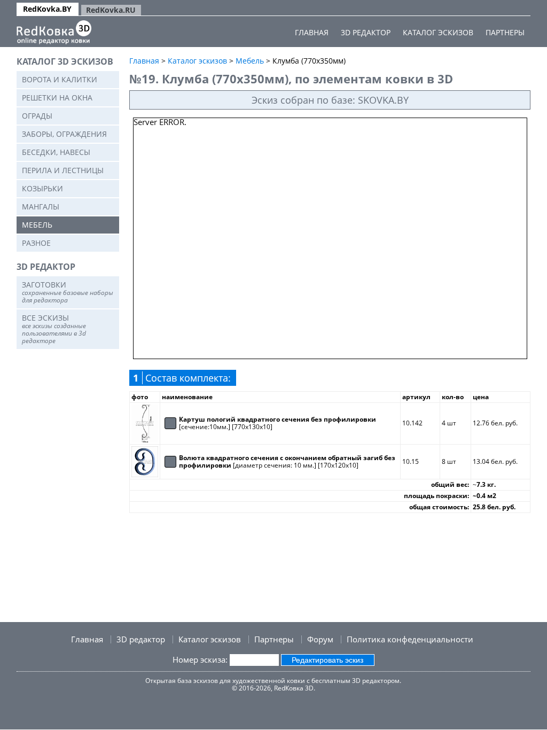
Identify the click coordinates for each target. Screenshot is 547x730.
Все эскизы (54, 329)
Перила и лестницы (63, 170)
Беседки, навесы (56, 152)
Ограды (37, 116)
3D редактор (365, 32)
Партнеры (505, 32)
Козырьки (42, 188)
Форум (320, 639)
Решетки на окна (57, 97)
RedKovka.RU (111, 10)
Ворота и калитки (59, 79)
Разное (36, 243)
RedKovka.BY (47, 9)
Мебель (37, 225)
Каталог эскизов (438, 32)
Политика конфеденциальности (410, 639)
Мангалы (40, 206)
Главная (312, 32)
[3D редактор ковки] (54, 32)
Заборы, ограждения (64, 134)
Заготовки (67, 292)
